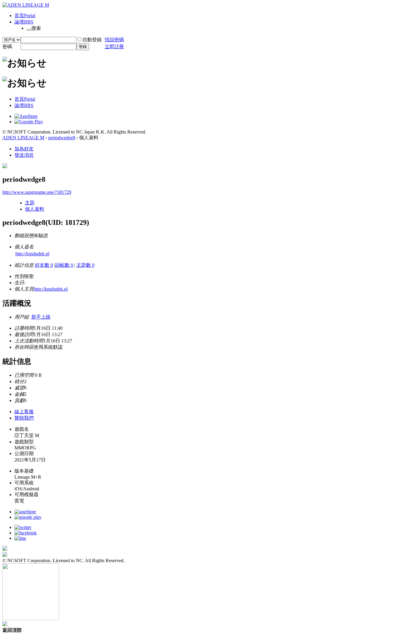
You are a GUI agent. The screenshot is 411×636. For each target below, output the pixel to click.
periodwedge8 (61, 137)
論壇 (23, 21)
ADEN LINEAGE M (23, 137)
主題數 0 (85, 265)
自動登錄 (92, 39)
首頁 (24, 15)
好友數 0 (44, 265)
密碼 (7, 46)
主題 (30, 202)
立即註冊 (114, 46)
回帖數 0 (64, 265)
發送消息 (24, 155)
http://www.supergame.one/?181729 (36, 192)
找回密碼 (114, 39)
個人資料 (34, 209)
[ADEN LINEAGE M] (25, 5)
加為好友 (24, 148)
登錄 (83, 46)
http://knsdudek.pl (32, 253)
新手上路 (41, 317)
